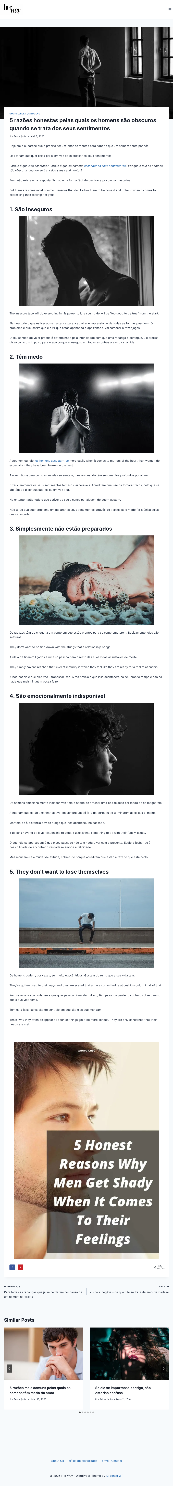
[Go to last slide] (9, 1368)
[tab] (80, 1412)
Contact (116, 1460)
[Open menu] (170, 9)
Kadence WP (114, 1475)
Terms (104, 1460)
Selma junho (20, 136)
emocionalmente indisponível (66, 696)
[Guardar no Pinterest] (20, 1267)
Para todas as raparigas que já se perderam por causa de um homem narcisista (43, 1292)
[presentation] (43, 1354)
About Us (57, 1460)
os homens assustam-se (52, 460)
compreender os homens (24, 113)
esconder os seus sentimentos (105, 166)
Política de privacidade (82, 1460)
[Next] (163, 1368)
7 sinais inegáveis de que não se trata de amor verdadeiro (129, 1289)
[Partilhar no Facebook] (12, 1267)
